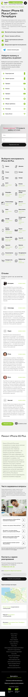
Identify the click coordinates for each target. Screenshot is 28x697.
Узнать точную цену (13, 49)
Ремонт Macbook (14, 639)
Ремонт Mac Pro (14, 643)
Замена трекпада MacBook (14, 655)
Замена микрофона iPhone (14, 663)
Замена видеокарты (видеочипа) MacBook (14, 647)
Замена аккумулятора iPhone (14, 667)
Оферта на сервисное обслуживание (14, 683)
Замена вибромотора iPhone (14, 661)
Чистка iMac (14, 653)
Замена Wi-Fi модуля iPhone (14, 649)
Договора (15, 549)
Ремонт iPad (14, 637)
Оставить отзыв (22, 423)
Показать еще (7, 423)
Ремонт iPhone (14, 633)
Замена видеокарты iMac (14, 659)
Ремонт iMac (14, 635)
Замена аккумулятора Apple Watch (14, 651)
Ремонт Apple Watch (14, 641)
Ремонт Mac (14, 645)
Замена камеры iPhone (14, 665)
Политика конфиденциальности (14, 680)
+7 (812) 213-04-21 (16, 2)
